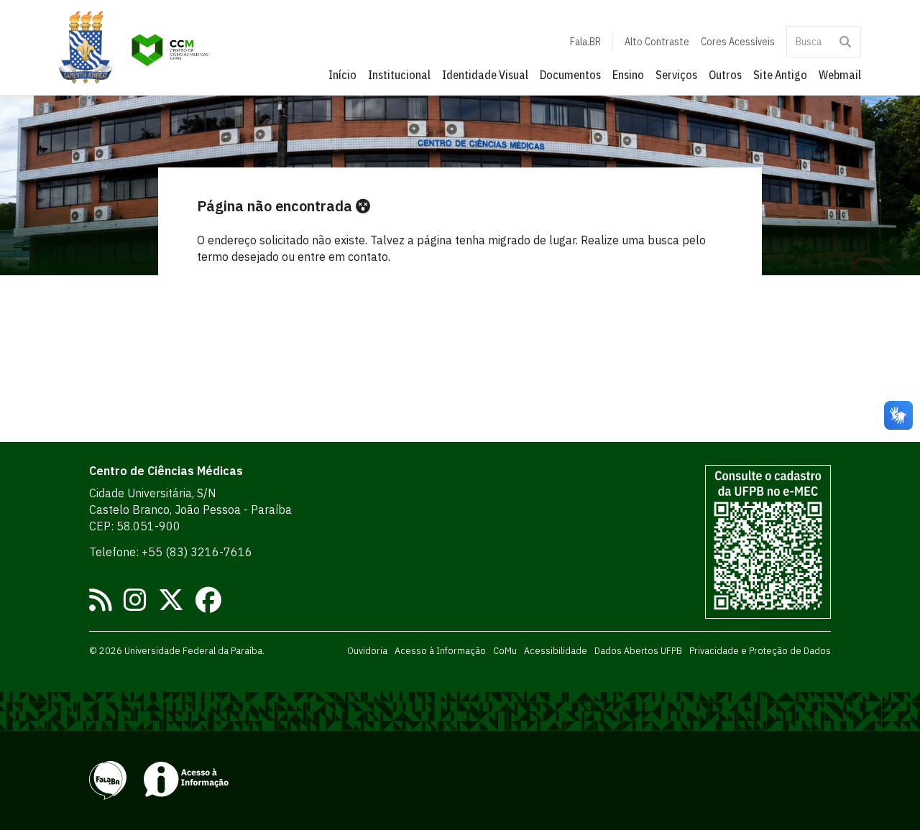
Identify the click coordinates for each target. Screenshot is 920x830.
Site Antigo (780, 75)
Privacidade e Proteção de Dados (760, 650)
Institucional (399, 75)
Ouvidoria (367, 650)
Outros (725, 75)
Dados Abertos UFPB (638, 650)
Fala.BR (585, 41)
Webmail (840, 75)
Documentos (570, 75)
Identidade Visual (485, 75)
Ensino (628, 75)
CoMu (505, 650)
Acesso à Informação (440, 650)
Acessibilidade (555, 650)
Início (342, 75)
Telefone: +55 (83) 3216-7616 (170, 552)
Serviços (676, 75)
